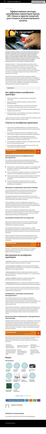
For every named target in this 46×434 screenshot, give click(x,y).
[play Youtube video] (23, 40)
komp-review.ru (14, 1)
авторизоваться (31, 416)
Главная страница (9, 8)
